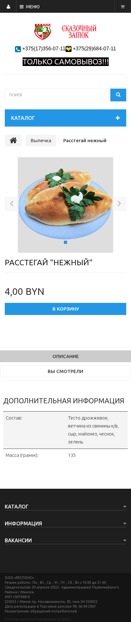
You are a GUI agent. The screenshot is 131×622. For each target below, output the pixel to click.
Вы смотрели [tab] (65, 371)
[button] (12, 205)
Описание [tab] (65, 356)
